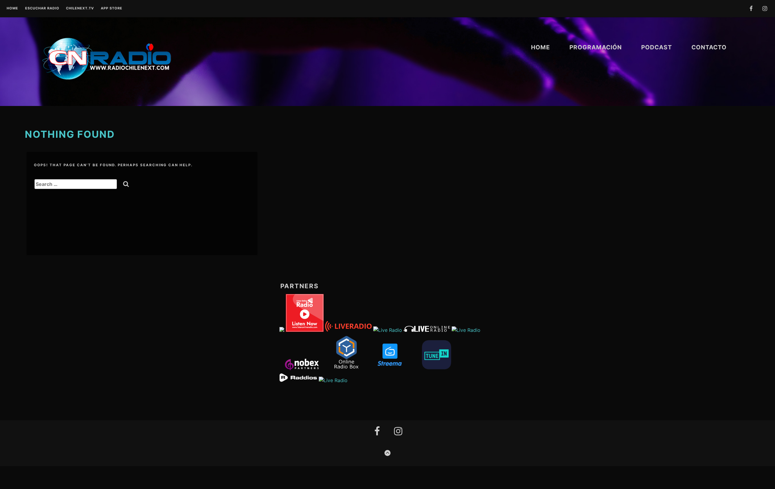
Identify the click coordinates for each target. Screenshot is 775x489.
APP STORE (111, 8)
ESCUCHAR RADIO (42, 8)
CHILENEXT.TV (80, 8)
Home (12, 8)
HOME (540, 47)
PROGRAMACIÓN (595, 47)
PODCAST (656, 47)
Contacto (709, 47)
